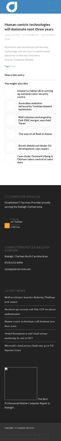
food (13, 66)
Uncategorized (32, 35)
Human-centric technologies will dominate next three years (29, 26)
